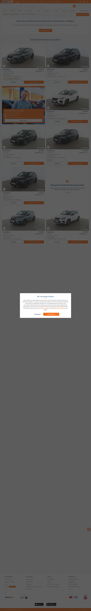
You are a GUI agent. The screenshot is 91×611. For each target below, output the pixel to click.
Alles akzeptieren (51, 314)
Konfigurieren (37, 314)
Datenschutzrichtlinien (60, 308)
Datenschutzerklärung (45, 308)
